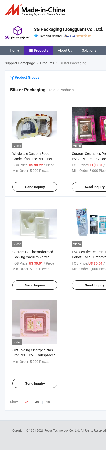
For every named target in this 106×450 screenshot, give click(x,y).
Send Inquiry (35, 187)
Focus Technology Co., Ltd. (62, 430)
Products (41, 50)
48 (48, 401)
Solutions (89, 50)
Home (14, 50)
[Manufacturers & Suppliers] (36, 10)
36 (37, 401)
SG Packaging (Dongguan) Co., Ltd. (68, 29)
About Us (65, 50)
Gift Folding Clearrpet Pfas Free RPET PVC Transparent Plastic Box (33, 355)
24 (27, 402)
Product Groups (26, 77)
